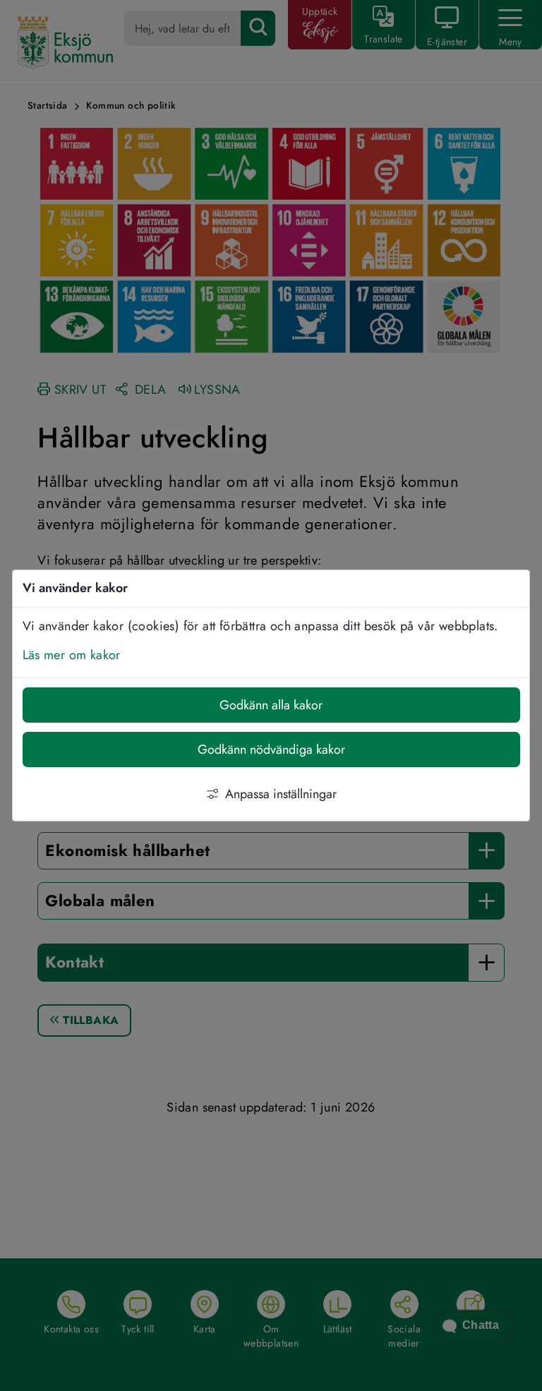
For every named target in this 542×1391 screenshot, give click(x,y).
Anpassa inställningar (281, 794)
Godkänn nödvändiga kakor (271, 749)
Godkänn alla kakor (271, 705)
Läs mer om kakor (72, 655)
